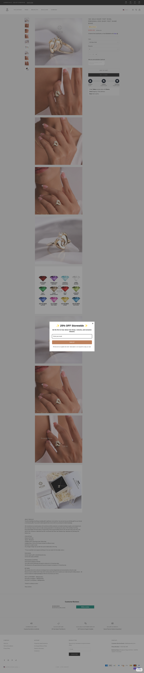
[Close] (92, 323)
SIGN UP (72, 342)
